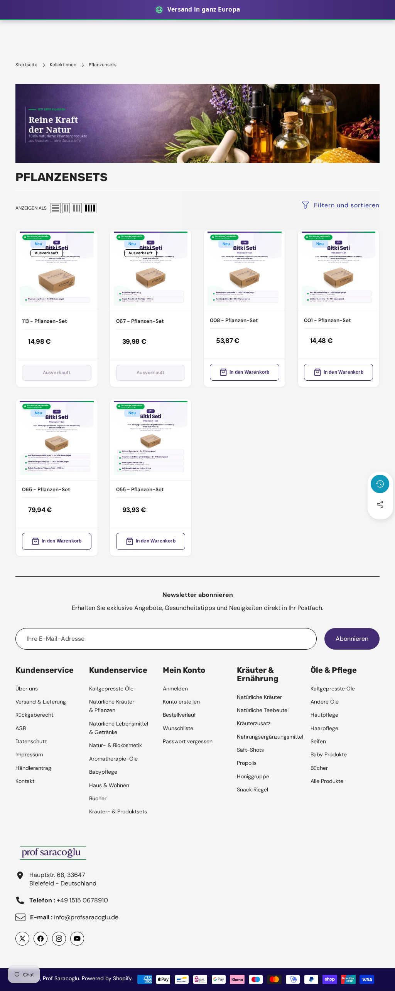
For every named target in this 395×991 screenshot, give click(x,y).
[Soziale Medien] (380, 504)
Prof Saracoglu (61, 978)
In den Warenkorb (249, 372)
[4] (90, 208)
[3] (77, 208)
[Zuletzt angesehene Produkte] (380, 484)
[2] (66, 208)
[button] (380, 525)
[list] (56, 208)
